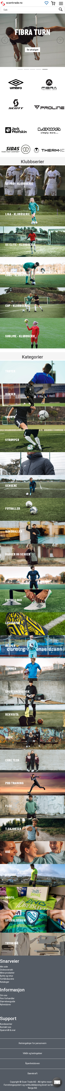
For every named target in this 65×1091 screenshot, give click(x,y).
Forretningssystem (13, 1085)
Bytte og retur (6, 976)
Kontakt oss (5, 1027)
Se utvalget (32, 50)
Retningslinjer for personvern (33, 1043)
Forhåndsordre (7, 979)
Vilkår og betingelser (32, 1053)
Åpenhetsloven (32, 1063)
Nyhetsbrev (5, 1004)
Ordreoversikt (6, 970)
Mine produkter (7, 973)
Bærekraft (32, 1073)
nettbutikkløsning (33, 1085)
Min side (4, 966)
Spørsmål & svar (8, 1030)
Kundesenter (6, 1024)
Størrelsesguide (7, 1001)
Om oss (3, 995)
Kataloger (4, 982)
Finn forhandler (7, 998)
